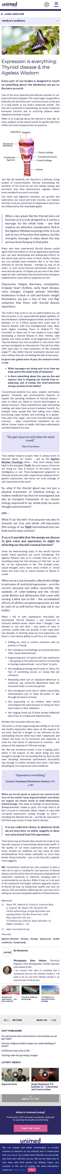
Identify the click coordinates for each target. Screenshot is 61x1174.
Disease (24, 939)
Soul (28, 527)
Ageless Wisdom (10, 939)
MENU (56, 6)
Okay (31, 1169)
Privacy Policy (19, 1169)
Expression (45, 939)
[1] (51, 329)
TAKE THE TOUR (30, 1128)
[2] (10, 351)
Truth (27, 465)
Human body (20, 942)
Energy (34, 939)
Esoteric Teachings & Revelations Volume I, (28, 781)
